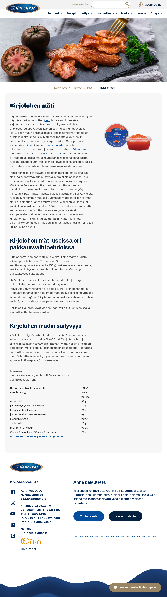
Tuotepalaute (89, 516)
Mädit (90, 87)
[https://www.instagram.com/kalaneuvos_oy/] (13, 503)
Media (125, 13)
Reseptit (72, 13)
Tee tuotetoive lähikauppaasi (138, 587)
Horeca (141, 13)
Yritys (85, 13)
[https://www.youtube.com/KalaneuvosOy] (13, 514)
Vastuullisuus (105, 13)
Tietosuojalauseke (34, 533)
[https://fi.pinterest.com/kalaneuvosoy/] (13, 535)
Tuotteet (53, 13)
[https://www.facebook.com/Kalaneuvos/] (13, 492)
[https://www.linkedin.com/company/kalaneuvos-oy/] (13, 524)
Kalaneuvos (60, 87)
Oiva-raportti (30, 549)
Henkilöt (27, 528)
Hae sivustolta (80, 4)
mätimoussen (79, 149)
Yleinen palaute (126, 516)
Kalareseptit (54, 153)
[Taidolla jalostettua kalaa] (23, 13)
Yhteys (154, 13)
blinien (29, 145)
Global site (152, 4)
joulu (47, 120)
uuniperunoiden (55, 145)
